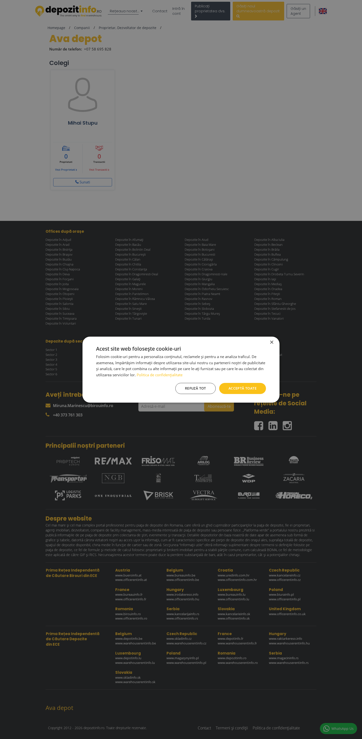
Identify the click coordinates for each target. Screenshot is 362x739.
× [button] (271, 342)
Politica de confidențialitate (159, 374)
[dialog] (181, 369)
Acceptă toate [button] (243, 388)
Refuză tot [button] (195, 388)
